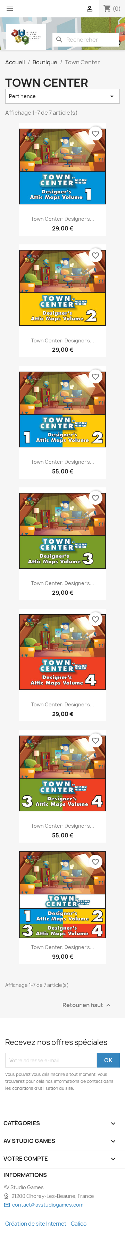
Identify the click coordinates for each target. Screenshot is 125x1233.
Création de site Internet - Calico (45, 1223)
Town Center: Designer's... (62, 219)
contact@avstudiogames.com (47, 1204)
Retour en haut (87, 1005)
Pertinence (62, 96)
